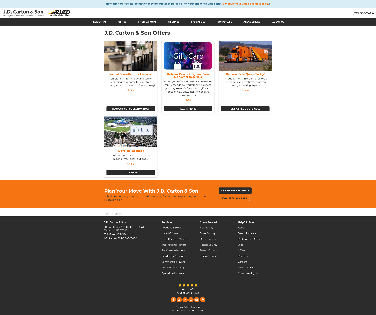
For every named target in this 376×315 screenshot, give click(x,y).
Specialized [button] (198, 22)
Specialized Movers (173, 273)
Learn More (188, 108)
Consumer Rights (248, 273)
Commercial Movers (173, 261)
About (241, 227)
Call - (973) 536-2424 (234, 197)
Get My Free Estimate (235, 190)
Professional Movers (249, 239)
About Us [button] (278, 22)
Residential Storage (173, 256)
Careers (242, 261)
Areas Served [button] (252, 22)
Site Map (195, 307)
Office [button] (122, 22)
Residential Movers (173, 227)
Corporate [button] (224, 22)
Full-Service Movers (173, 250)
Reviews (242, 256)
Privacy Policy (182, 307)
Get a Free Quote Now (245, 108)
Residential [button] (99, 22)
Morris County (208, 239)
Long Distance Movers (174, 239)
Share (130, 90)
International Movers (174, 244)
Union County (208, 256)
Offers (241, 250)
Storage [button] (173, 22)
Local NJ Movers (171, 233)
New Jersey (206, 227)
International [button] (147, 22)
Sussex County (208, 250)
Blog (241, 244)
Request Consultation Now (130, 108)
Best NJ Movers (247, 233)
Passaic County (208, 244)
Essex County (207, 233)
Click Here (131, 172)
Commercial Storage (174, 267)
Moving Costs (245, 267)
